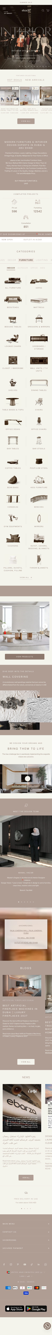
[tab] (11, 260)
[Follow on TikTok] (31, 1264)
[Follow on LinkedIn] (38, 1264)
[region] (26, 37)
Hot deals (14, 80)
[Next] (45, 626)
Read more (22, 1035)
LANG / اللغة (25, 1276)
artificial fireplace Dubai (18, 1000)
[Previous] (4, 626)
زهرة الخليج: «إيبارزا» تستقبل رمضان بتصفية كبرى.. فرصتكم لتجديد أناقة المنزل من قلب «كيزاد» (21, 1139)
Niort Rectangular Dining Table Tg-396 (9, 109)
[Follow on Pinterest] (18, 1264)
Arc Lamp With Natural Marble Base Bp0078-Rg (29, 109)
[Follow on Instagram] (11, 1264)
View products (24, 657)
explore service (26, 58)
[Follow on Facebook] (4, 1264)
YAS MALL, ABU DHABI (26, 938)
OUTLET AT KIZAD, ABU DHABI (26, 943)
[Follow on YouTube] (24, 1264)
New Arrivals (35, 80)
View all (26, 121)
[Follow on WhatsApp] (45, 1264)
